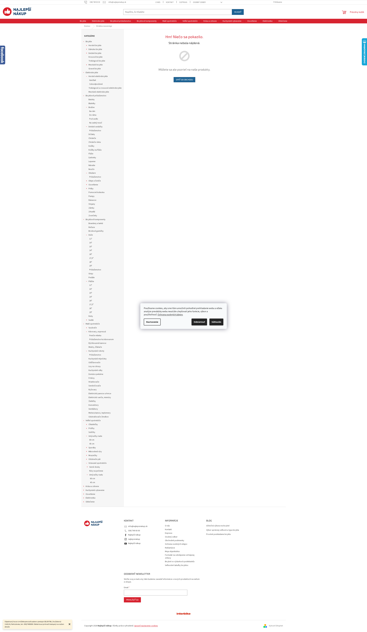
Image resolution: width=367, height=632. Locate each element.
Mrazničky (93, 455)
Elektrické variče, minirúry (100, 397)
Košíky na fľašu (95, 150)
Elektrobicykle (92, 72)
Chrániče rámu (95, 142)
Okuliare (92, 173)
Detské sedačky (96, 126)
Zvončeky (93, 215)
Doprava (183, 2)
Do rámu (92, 115)
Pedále (92, 277)
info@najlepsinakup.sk (138, 526)
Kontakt (170, 2)
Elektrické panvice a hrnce (100, 393)
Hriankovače (94, 381)
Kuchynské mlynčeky (98, 358)
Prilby (91, 188)
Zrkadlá (92, 211)
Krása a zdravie (92, 486)
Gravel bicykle (95, 68)
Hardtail (92, 80)
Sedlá (91, 320)
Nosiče (91, 169)
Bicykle (89, 41)
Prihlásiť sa (132, 600)
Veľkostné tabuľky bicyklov (176, 565)
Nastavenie (152, 322)
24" (90, 250)
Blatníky (92, 103)
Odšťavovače (94, 362)
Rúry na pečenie (96, 470)
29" (90, 265)
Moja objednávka (172, 551)
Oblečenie (90, 501)
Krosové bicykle (96, 57)
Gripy (91, 273)
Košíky (91, 146)
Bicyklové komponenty (95, 219)
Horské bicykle (95, 45)
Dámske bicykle (95, 49)
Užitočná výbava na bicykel (217, 525)
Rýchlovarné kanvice (97, 343)
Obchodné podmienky (174, 540)
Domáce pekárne (96, 374)
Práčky (91, 428)
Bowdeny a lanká (96, 223)
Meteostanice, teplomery (100, 412)
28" (90, 262)
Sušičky (92, 432)
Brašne (92, 107)
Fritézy (92, 378)
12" (90, 238)
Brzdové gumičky (96, 231)
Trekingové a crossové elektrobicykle (105, 88)
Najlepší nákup (134, 534)
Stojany (92, 204)
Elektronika (90, 497)
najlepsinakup (134, 539)
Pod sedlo (93, 118)
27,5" (91, 258)
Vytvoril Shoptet (276, 625)
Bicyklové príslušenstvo (96, 95)
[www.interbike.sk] (183, 613)
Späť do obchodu (184, 79)
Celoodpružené (96, 84)
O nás (157, 2)
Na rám (92, 111)
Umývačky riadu (95, 436)
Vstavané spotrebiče (98, 463)
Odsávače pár (95, 459)
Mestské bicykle (96, 64)
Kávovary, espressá (97, 331)
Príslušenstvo (95, 130)
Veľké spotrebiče (93, 420)
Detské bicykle (95, 53)
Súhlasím (216, 322)
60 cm (91, 439)
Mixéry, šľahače (95, 347)
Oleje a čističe (95, 180)
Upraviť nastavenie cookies (146, 625)
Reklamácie (170, 547)
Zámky (91, 208)
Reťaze (92, 227)
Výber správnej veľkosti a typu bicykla (222, 530)
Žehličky (92, 401)
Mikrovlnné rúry (95, 451)
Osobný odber (199, 2)
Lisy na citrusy (95, 366)
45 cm (91, 443)
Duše (91, 235)
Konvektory (94, 405)
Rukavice (92, 200)
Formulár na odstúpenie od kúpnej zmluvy (179, 556)
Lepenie (92, 161)
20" (90, 246)
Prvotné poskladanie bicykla (218, 534)
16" (90, 242)
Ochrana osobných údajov (176, 544)
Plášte (91, 281)
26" (90, 254)
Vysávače (93, 327)
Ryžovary (93, 389)
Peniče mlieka (95, 335)
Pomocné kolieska (96, 192)
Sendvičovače (95, 385)
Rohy (91, 316)
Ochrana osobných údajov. (170, 314)
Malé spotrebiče (93, 323)
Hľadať (237, 12)
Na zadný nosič (95, 122)
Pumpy (91, 196)
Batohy (92, 99)
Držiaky (92, 134)
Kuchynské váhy (95, 370)
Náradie (92, 165)
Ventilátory (93, 409)
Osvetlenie (93, 184)
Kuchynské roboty (96, 351)
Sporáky (92, 447)
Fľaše (91, 153)
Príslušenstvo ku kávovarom (101, 339)
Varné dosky (94, 467)
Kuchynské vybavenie (95, 490)
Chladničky (93, 424)
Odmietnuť (199, 322)
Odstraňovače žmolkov (99, 416)
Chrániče (92, 138)
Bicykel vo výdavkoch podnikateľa (179, 561)
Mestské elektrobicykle (99, 91)
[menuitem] (83, 21)
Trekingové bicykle (97, 60)
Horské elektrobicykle (98, 76)
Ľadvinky (92, 157)
